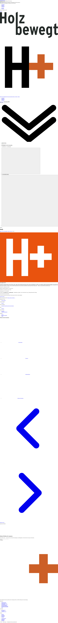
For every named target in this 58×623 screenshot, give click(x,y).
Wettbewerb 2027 (4, 602)
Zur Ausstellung (4, 610)
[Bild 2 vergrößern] (21, 161)
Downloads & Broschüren (5, 606)
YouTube (3, 8)
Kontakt (1, 11)
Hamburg (3, 308)
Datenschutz (3, 619)
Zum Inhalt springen (2, 0)
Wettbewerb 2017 (2, 522)
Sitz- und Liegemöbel (4, 231)
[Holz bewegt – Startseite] (29, 598)
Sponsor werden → (2, 296)
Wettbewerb (3, 99)
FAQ (2, 607)
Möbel (1, 231)
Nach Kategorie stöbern (4, 604)
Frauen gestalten (4, 300)
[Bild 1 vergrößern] (4, 143)
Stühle (9, 231)
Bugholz (3, 303)
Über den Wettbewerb (4, 603)
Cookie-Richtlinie (4, 618)
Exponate (3, 98)
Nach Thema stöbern (4, 605)
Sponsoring (3, 616)
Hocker (11, 231)
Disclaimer (3, 620)
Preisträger (3, 100)
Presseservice (3, 615)
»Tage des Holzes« (4, 611)
